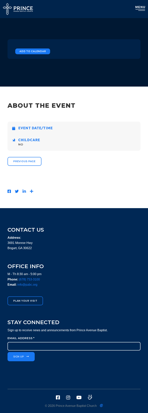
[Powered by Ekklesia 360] (101, 405)
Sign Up (18, 356)
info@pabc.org (27, 284)
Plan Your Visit (25, 300)
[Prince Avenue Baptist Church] (18, 9)
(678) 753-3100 (29, 279)
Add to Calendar (32, 51)
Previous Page (24, 161)
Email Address (21, 338)
